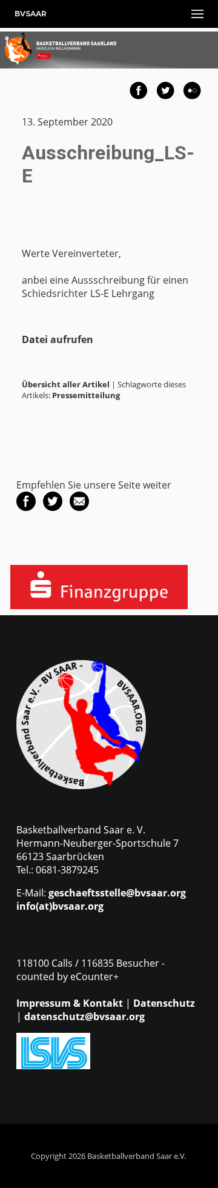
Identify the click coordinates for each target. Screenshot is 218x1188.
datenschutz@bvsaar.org (84, 1016)
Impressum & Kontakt (69, 1003)
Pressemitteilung (86, 395)
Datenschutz (164, 1003)
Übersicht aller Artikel (66, 384)
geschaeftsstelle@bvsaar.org (117, 892)
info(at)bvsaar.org (60, 906)
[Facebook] (26, 507)
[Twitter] (52, 507)
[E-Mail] (79, 507)
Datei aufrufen (57, 339)
